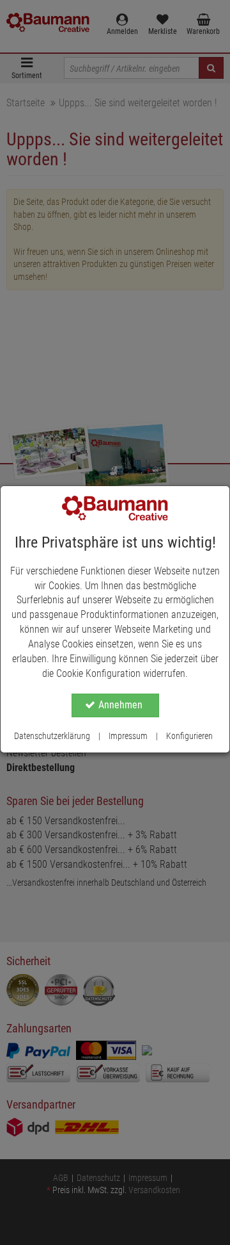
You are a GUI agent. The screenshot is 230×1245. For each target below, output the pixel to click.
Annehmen (120, 705)
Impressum (128, 736)
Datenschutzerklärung (52, 736)
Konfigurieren (189, 736)
